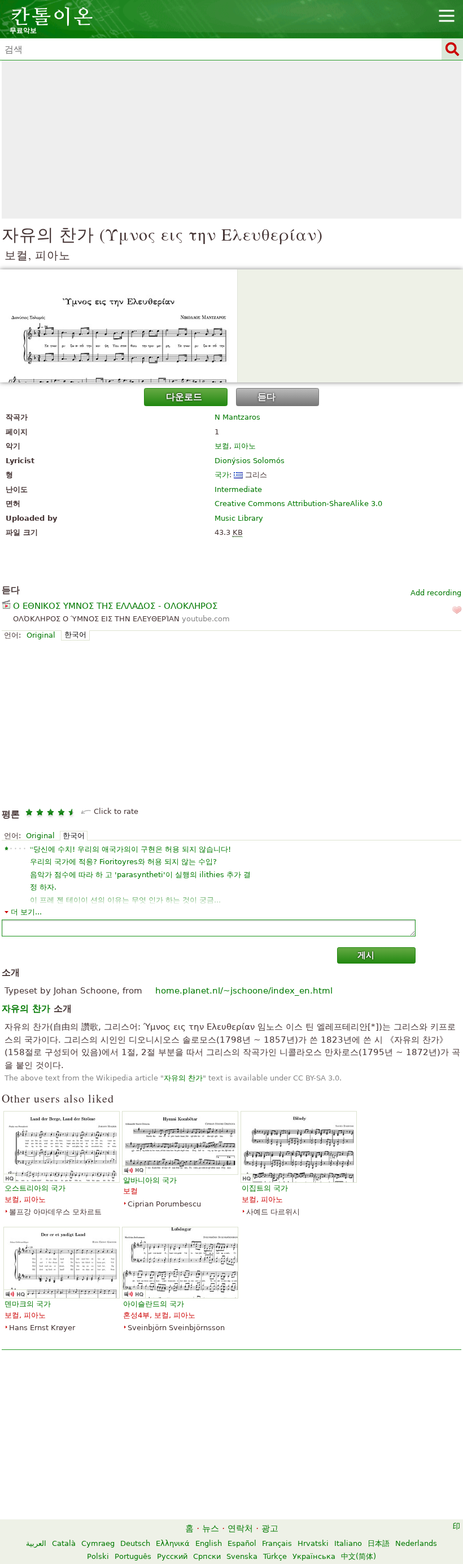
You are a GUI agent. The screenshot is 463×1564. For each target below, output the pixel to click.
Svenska (241, 1556)
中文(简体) (358, 1556)
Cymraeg (98, 1543)
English (208, 1543)
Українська (313, 1556)
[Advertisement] (231, 139)
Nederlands (416, 1543)
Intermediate (238, 489)
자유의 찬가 (183, 1078)
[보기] (231, 325)
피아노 (245, 446)
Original (41, 635)
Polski (98, 1556)
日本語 (379, 1543)
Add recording (435, 593)
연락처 (240, 1528)
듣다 (266, 396)
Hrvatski (313, 1543)
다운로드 (184, 396)
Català (64, 1543)
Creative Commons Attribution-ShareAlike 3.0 (298, 503)
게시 (365, 955)
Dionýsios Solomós (250, 460)
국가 (222, 474)
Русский (172, 1556)
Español (242, 1543)
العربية (36, 1543)
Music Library (239, 518)
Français (277, 1543)
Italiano (348, 1543)
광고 (269, 1528)
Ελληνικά (173, 1543)
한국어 (75, 634)
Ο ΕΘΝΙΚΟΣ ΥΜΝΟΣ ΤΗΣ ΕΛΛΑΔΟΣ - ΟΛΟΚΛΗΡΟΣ (115, 606)
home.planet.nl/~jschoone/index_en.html (244, 991)
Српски (207, 1556)
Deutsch (135, 1543)
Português (133, 1556)
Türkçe (275, 1556)
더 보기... (26, 912)
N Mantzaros (237, 417)
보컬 (222, 446)
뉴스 (210, 1528)
